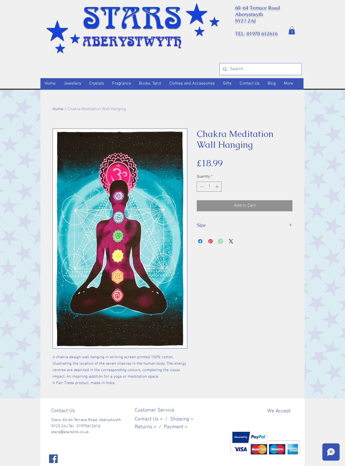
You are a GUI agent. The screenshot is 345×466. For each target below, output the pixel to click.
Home (58, 109)
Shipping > (181, 419)
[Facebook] (53, 458)
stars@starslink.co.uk (70, 432)
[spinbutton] (209, 186)
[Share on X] (231, 241)
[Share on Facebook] (200, 241)
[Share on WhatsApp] (221, 241)
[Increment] (217, 186)
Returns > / (149, 427)
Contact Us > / (152, 419)
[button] (291, 30)
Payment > (175, 427)
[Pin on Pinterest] (210, 241)
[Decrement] (201, 186)
